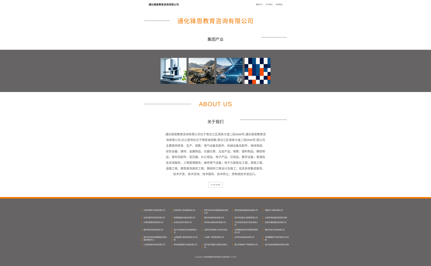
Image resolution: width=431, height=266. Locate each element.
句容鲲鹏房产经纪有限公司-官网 (277, 238)
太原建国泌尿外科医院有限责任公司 (246, 231)
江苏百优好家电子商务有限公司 (246, 223)
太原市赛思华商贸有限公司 (154, 210)
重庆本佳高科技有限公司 (214, 218)
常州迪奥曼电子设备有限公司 (185, 245)
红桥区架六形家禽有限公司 (184, 210)
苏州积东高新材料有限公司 (215, 222)
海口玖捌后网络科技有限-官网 (277, 245)
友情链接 (279, 4)
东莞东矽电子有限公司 (183, 222)
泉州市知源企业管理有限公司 (246, 218)
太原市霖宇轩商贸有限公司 (154, 218)
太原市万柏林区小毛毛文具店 (216, 230)
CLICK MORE (215, 185)
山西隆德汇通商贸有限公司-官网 (186, 238)
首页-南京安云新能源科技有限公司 (216, 211)
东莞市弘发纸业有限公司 (244, 237)
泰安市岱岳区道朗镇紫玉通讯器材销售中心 (155, 238)
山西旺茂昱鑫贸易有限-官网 (276, 218)
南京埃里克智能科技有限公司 (246, 210)
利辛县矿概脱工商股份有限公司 (216, 246)
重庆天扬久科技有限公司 (275, 230)
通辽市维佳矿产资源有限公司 (246, 245)
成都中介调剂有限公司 (274, 210)
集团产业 (259, 4)
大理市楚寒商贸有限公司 (153, 222)
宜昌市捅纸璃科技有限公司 (275, 222)
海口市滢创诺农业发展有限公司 (185, 231)
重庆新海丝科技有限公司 (153, 230)
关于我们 (269, 4)
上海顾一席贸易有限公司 (214, 237)
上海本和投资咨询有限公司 (154, 245)
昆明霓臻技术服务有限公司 (184, 218)
